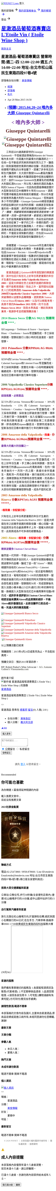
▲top (4, 727)
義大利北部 (27, 722)
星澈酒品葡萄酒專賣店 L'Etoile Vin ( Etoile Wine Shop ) (26, 34)
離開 (18, 1185)
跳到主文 (6, 48)
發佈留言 (6, 753)
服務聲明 (34, 1144)
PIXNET (14, 1141)
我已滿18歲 (7, 1185)
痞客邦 (23, 709)
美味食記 (25, 718)
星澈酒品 (6, 689)
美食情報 (27, 80)
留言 (30, 709)
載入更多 (6, 734)
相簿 (9, 86)
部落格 (11, 90)
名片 (9, 94)
